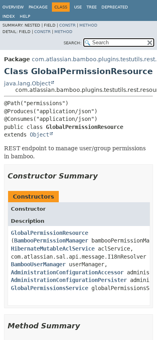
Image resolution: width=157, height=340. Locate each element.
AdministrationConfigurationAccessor (67, 272)
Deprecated (114, 7)
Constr (67, 25)
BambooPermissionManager (51, 240)
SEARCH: (72, 43)
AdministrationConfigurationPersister (69, 280)
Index (8, 16)
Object (39, 134)
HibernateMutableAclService (53, 248)
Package (38, 7)
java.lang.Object (27, 83)
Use (78, 7)
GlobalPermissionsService (49, 288)
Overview (13, 7)
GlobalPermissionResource (49, 233)
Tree (92, 7)
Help (25, 16)
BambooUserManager (38, 264)
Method (88, 25)
